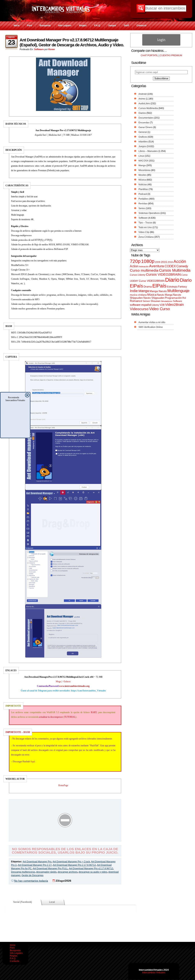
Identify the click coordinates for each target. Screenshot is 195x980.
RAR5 (94, 712)
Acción (179, 261)
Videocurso (139, 309)
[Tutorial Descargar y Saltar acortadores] (65, 838)
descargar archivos (68, 872)
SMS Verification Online (150, 327)
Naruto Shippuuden (153, 297)
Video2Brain (174, 305)
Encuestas (143, 122)
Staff (126, 25)
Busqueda (45, 25)
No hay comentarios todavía (31, 880)
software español (140, 304)
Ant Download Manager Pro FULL (50, 868)
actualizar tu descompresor (51, 717)
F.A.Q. (97, 25)
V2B (162, 304)
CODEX (170, 266)
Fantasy (182, 286)
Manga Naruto (158, 291)
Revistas (142, 203)
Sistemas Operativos (149, 213)
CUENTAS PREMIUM (171, 55)
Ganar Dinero (145, 127)
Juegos (112, 25)
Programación (173, 297)
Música (142, 179)
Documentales (145, 117)
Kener (51, 49)
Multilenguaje (178, 291)
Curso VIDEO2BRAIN (152, 280)
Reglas (83, 25)
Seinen (146, 301)
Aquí (32, 761)
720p (135, 261)
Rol (184, 298)
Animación (144, 266)
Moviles (142, 175)
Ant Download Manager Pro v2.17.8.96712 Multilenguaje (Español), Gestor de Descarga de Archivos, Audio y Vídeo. (72, 42)
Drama (148, 286)
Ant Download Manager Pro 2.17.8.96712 (74, 865)
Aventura (156, 266)
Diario (172, 280)
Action (134, 266)
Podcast (142, 194)
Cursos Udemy (137, 275)
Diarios (142, 113)
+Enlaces (66, 681)
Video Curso (159, 309)
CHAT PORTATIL (149, 55)
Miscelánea (144, 170)
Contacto (141, 25)
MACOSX (143, 160)
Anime (141, 98)
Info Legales (64, 25)
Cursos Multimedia (148, 108)
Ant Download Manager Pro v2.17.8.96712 (91, 868)
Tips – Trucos (145, 222)
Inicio (16, 25)
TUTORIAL (70, 717)
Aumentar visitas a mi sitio (151, 322)
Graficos (142, 137)
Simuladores (166, 301)
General (142, 132)
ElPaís (159, 285)
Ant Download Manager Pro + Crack (71, 861)
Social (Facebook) (22, 902)
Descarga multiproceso (23, 872)
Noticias (142, 184)
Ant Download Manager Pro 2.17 (35, 865)
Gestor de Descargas (32, 875)
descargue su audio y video (93, 872)
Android (142, 94)
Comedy (182, 266)
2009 (157, 262)
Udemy (155, 305)
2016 (170, 262)
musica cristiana (138, 295)
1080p (147, 261)
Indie (134, 291)
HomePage (63, 785)
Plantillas (143, 189)
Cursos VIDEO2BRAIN (163, 274)
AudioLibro (144, 103)
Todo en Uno (145, 227)
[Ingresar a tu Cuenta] (161, 44)
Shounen (155, 301)
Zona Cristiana (146, 237)
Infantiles (143, 141)
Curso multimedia (144, 270)
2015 (164, 262)
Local (52, 902)
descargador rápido (46, 872)
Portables (143, 198)
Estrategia (172, 286)
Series (141, 208)
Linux (141, 156)
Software (39, 49)
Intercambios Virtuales (153, 972)
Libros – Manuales (148, 151)
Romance (136, 301)
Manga (142, 165)
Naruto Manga (164, 294)
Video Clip (143, 232)
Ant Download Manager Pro (37, 861)
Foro (29, 25)
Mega (58, 681)
